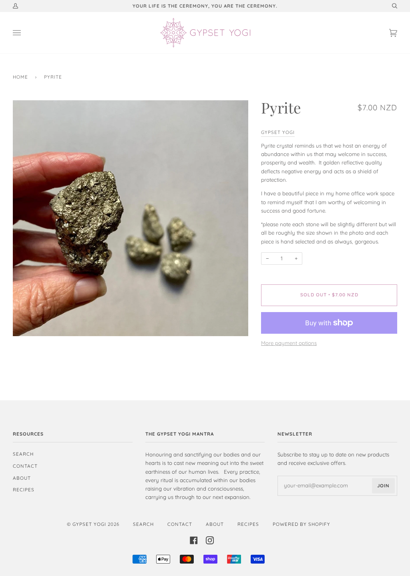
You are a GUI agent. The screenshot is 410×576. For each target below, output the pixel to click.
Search (23, 454)
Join (383, 486)
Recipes (23, 490)
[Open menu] (25, 32)
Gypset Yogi (278, 132)
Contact (25, 466)
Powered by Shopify (301, 524)
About (22, 478)
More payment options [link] (289, 343)
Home (20, 77)
